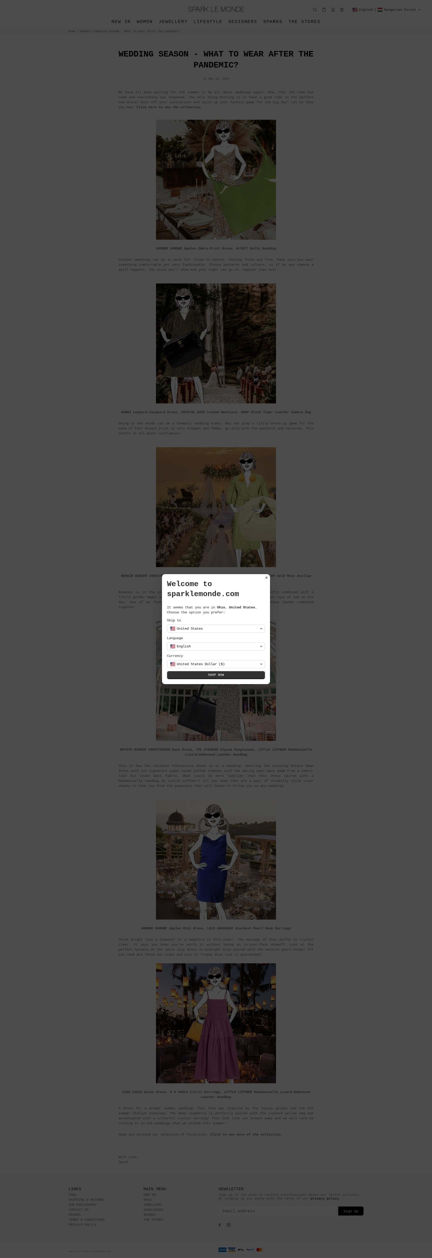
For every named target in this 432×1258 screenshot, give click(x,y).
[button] (216, 629)
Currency (175, 656)
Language (175, 638)
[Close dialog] (266, 577)
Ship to (174, 620)
